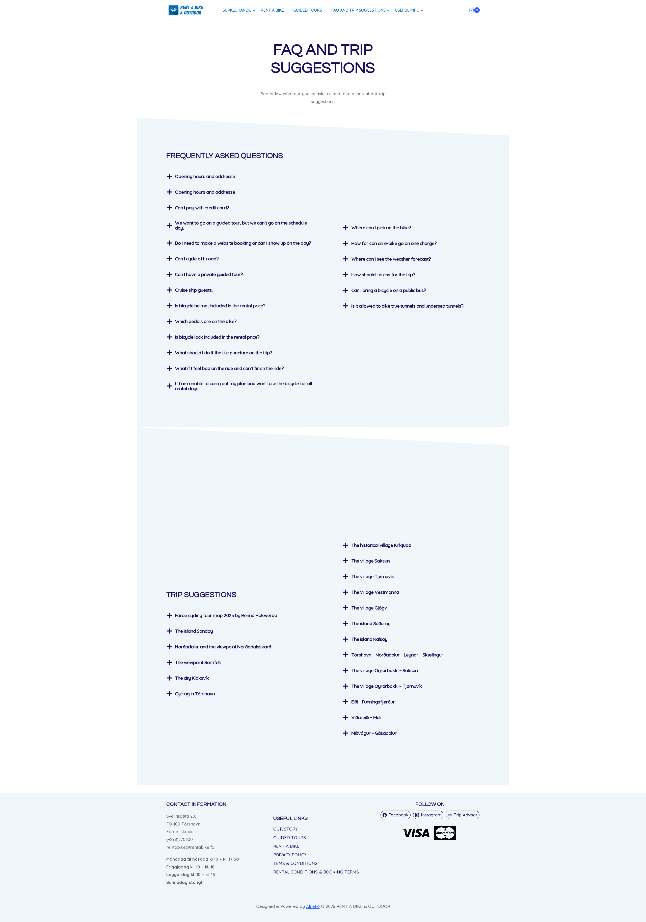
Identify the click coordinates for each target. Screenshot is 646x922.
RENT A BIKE (286, 846)
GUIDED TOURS (289, 837)
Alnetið (313, 906)
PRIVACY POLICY (289, 854)
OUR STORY (285, 829)
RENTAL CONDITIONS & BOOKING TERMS (316, 872)
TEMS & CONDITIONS (295, 863)
